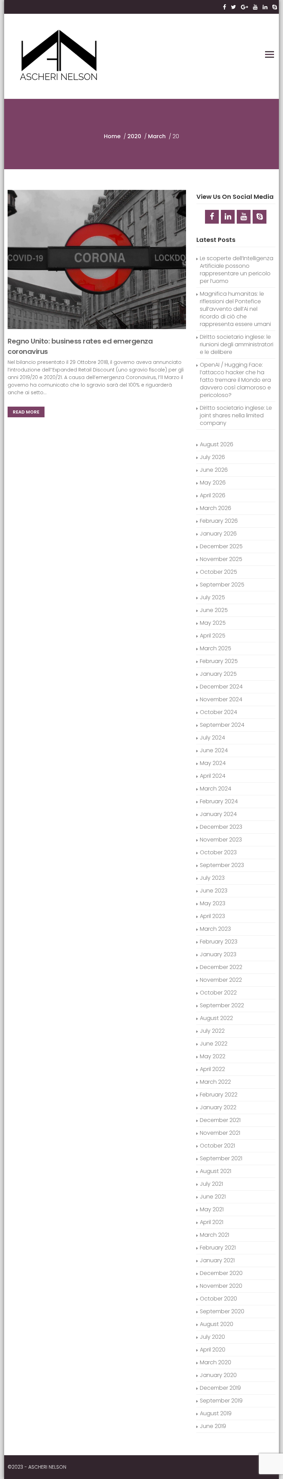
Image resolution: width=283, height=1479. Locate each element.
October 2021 (217, 1146)
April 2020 (212, 1350)
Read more (26, 412)
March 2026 (215, 508)
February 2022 (218, 1095)
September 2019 (221, 1401)
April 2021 (211, 1222)
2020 (134, 136)
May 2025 (213, 623)
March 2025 (215, 648)
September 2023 (222, 865)
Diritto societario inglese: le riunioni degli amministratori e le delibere (236, 344)
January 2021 (217, 1260)
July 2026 (212, 457)
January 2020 (218, 1375)
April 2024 (212, 776)
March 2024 (215, 789)
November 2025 (221, 559)
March (157, 136)
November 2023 (221, 840)
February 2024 (219, 801)
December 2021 (220, 1120)
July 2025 (212, 597)
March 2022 (215, 1082)
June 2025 (214, 610)
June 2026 (214, 470)
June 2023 (213, 891)
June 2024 (214, 750)
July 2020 (212, 1337)
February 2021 (218, 1248)
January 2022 (218, 1107)
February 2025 (219, 661)
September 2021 (221, 1158)
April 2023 (212, 916)
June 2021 (213, 1197)
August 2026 (216, 444)
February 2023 (218, 942)
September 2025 (222, 585)
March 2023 (215, 929)
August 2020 (216, 1324)
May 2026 (213, 483)
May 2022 (212, 1056)
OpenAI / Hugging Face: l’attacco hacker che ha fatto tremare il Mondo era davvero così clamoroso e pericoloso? (235, 380)
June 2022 (213, 1044)
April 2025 (212, 636)
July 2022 (212, 1031)
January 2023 (218, 954)
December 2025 (221, 546)
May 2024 (213, 763)
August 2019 (216, 1413)
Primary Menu (269, 54)
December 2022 (221, 967)
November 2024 (221, 699)
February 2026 (219, 521)
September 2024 (222, 725)
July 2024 (212, 738)
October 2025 (218, 572)
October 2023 (218, 852)
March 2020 (215, 1362)
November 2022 (221, 980)
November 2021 (220, 1133)
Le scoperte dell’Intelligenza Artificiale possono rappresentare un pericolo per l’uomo (236, 269)
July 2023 (212, 878)
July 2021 (211, 1184)
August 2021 (215, 1171)
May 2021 (212, 1209)
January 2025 (218, 674)
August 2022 (216, 1018)
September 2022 (222, 1005)
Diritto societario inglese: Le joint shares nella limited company (236, 415)
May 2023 (212, 903)
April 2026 (212, 495)
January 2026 (218, 534)
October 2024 (218, 712)
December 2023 (221, 827)
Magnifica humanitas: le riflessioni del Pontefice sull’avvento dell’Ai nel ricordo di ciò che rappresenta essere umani (235, 309)
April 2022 (212, 1069)
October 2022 (218, 993)
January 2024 (218, 814)
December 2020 (221, 1273)
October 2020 (218, 1299)
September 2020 (222, 1311)
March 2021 (214, 1235)
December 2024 (221, 687)
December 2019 (220, 1388)
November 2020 (221, 1286)
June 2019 (213, 1426)
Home (112, 136)
